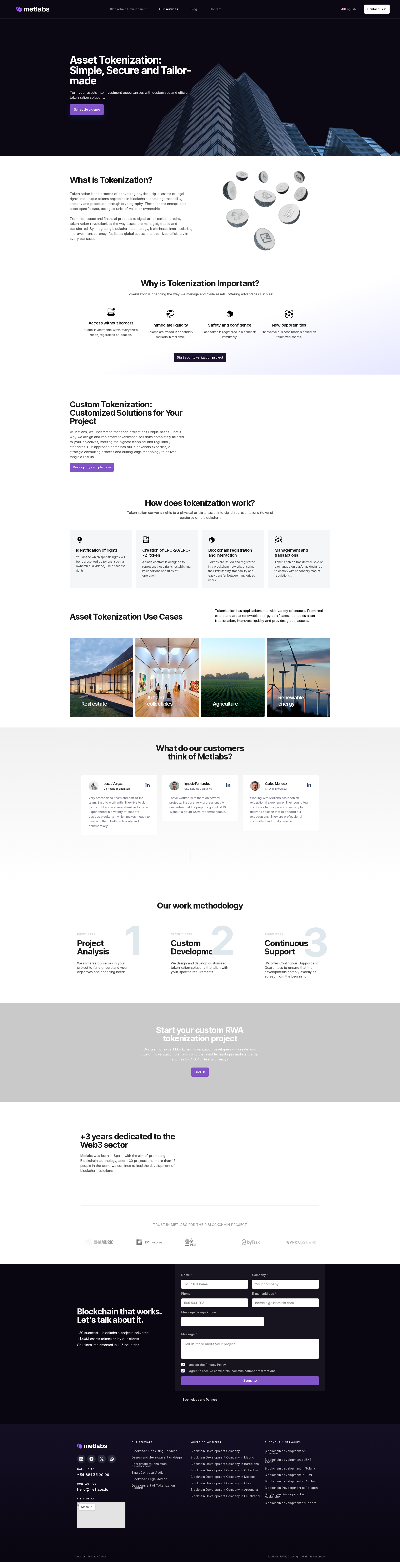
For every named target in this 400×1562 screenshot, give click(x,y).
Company (260, 1275)
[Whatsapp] (112, 1459)
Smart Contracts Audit (147, 1472)
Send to (250, 1380)
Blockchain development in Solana (290, 1468)
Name (186, 1275)
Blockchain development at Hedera (290, 1503)
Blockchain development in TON (288, 1475)
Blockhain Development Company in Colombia (224, 1470)
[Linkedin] (81, 1459)
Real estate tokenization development (149, 1465)
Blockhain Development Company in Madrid (222, 1457)
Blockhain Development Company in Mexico (223, 1477)
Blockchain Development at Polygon (291, 1488)
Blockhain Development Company (215, 1451)
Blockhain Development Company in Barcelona (225, 1464)
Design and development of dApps (157, 1457)
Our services (168, 9)
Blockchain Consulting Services (154, 1451)
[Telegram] (91, 1459)
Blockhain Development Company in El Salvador (226, 1496)
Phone (187, 1293)
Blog (194, 9)
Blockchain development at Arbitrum (291, 1481)
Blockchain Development (128, 9)
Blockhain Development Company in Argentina (224, 1489)
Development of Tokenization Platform (153, 1486)
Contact (215, 9)
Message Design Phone (198, 1312)
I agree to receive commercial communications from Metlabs (232, 1371)
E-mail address (264, 1293)
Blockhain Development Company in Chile (221, 1483)
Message (189, 1334)
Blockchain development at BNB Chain (288, 1460)
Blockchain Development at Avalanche (285, 1495)
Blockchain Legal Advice (149, 1479)
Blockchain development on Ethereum (285, 1452)
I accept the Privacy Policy (207, 1364)
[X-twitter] (102, 1459)
